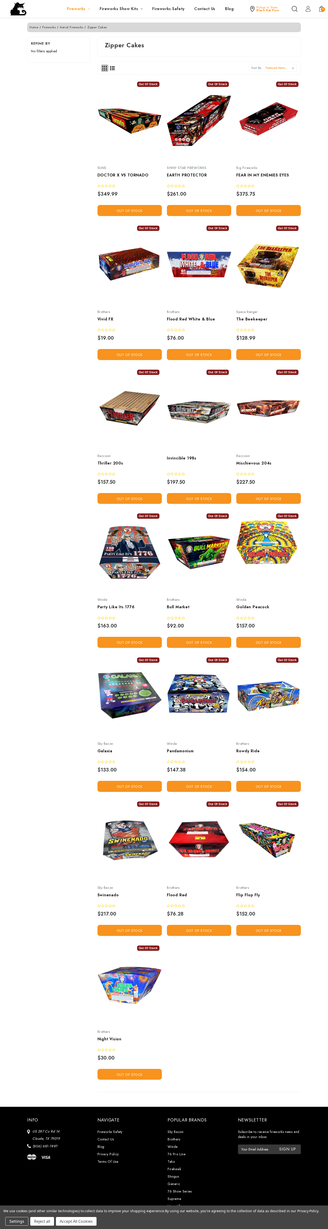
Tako (171, 1161)
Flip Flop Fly (248, 895)
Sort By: (257, 68)
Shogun (173, 1176)
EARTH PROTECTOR (187, 175)
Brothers (174, 1139)
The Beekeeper (251, 319)
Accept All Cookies (76, 1221)
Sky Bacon (175, 1131)
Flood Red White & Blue (191, 319)
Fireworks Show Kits (119, 9)
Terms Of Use (107, 1161)
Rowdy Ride (248, 751)
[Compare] (135, 122)
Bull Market (178, 607)
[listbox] (281, 68)
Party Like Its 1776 (116, 607)
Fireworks (76, 9)
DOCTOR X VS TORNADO (123, 175)
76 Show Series (180, 1191)
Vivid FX (105, 319)
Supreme (174, 1198)
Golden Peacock (252, 607)
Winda (173, 1146)
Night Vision (109, 1039)
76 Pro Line (177, 1154)
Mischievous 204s (254, 463)
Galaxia (105, 751)
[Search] (295, 9)
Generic (174, 1183)
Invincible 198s (181, 458)
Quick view (124, 122)
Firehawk (174, 1169)
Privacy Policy (108, 1154)
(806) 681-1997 (45, 1146)
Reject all (42, 1221)
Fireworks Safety (168, 9)
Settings (16, 1221)
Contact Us (204, 9)
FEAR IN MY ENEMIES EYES (262, 175)
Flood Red (177, 895)
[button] (264, 9)
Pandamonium (180, 751)
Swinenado (108, 895)
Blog (229, 9)
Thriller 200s (110, 463)
